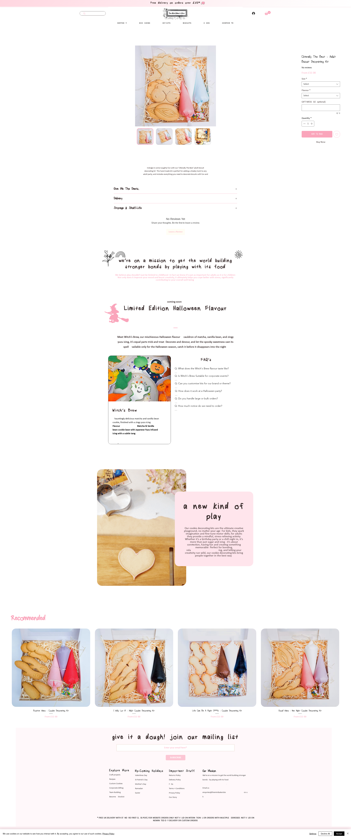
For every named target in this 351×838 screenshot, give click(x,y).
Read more (175, 174)
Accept (339, 833)
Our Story (173, 779)
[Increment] (312, 120)
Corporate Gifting (116, 770)
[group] (175, 655)
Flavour (306, 87)
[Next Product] (344, 649)
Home (11, 36)
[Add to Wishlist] (336, 131)
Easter (137, 775)
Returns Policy (175, 757)
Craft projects (114, 757)
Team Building (115, 774)
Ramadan (139, 770)
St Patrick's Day (141, 762)
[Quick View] (51, 649)
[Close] (347, 833)
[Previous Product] (7, 649)
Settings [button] (312, 833)
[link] (268, 13)
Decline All (325, 833)
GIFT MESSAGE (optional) (313, 99)
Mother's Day (140, 766)
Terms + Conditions (177, 770)
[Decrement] (304, 120)
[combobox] (321, 81)
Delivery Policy (175, 762)
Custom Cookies (116, 766)
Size (304, 76)
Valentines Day (141, 757)
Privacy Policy (174, 775)
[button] (144, 23)
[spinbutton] (308, 120)
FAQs (171, 766)
